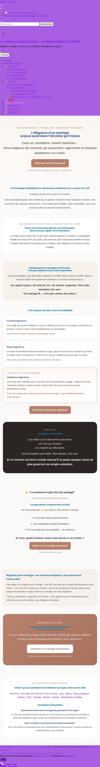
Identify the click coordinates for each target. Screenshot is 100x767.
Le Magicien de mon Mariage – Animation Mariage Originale (40, 41)
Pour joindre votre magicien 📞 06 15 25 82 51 (26, 15)
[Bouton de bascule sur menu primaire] (1, 52)
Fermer (4, 54)
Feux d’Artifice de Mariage (22, 84)
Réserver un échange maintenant (50, 546)
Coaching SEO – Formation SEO (40, 753)
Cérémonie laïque (13, 63)
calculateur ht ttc (57, 753)
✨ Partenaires (12, 112)
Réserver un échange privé (50, 163)
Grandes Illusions (18, 87)
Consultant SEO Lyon (6, 753)
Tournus (55, 697)
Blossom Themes (42, 756)
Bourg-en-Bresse (81, 693)
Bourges (37, 697)
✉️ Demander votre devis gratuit (20, 12)
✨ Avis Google (12, 109)
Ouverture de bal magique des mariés (33, 96)
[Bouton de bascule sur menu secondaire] (1, 5)
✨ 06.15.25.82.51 (12, 106)
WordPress (69, 756)
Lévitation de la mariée (25, 90)
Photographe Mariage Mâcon (42, 747)
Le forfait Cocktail (18, 69)
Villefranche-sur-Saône (71, 697)
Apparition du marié (24, 93)
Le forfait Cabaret (18, 72)
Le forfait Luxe (16, 75)
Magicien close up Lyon (24, 747)
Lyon (61, 693)
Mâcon (69, 693)
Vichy (29, 697)
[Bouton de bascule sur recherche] (1, 21)
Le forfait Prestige (18, 78)
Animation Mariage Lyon (8, 747)
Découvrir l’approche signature (50, 410)
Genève (21, 697)
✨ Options (10, 81)
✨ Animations (12, 66)
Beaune (46, 697)
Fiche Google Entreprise (22, 753)
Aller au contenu (8, 1)
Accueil (8, 60)
